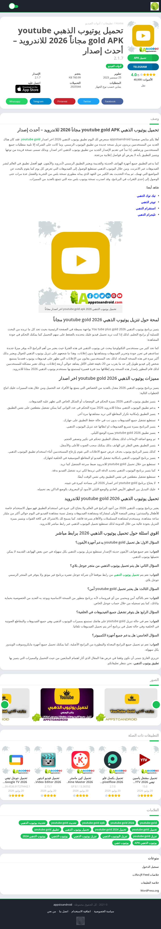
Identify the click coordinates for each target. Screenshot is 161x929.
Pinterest (62, 101)
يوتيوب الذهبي (59, 836)
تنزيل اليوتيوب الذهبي (115, 836)
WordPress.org (149, 890)
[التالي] (4, 704)
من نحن (51, 911)
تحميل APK (140, 58)
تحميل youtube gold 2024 (110, 829)
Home (119, 23)
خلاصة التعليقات (150, 882)
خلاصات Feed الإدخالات (145, 875)
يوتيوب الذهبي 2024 (34, 836)
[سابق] (156, 704)
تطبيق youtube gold (46, 829)
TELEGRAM (140, 67)
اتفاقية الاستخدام (81, 911)
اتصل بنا (63, 911)
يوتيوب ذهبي (121, 843)
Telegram (38, 101)
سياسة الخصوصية (104, 911)
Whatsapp (14, 101)
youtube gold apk (93, 823)
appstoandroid (62, 904)
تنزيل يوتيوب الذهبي (85, 836)
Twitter (87, 101)
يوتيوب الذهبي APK (146, 843)
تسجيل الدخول (150, 867)
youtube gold (30, 139)
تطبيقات (108, 23)
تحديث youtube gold (63, 823)
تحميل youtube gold (144, 829)
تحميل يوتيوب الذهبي (77, 829)
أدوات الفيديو (92, 23)
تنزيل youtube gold (145, 836)
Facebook (110, 101)
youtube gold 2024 (122, 823)
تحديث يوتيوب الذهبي (33, 823)
